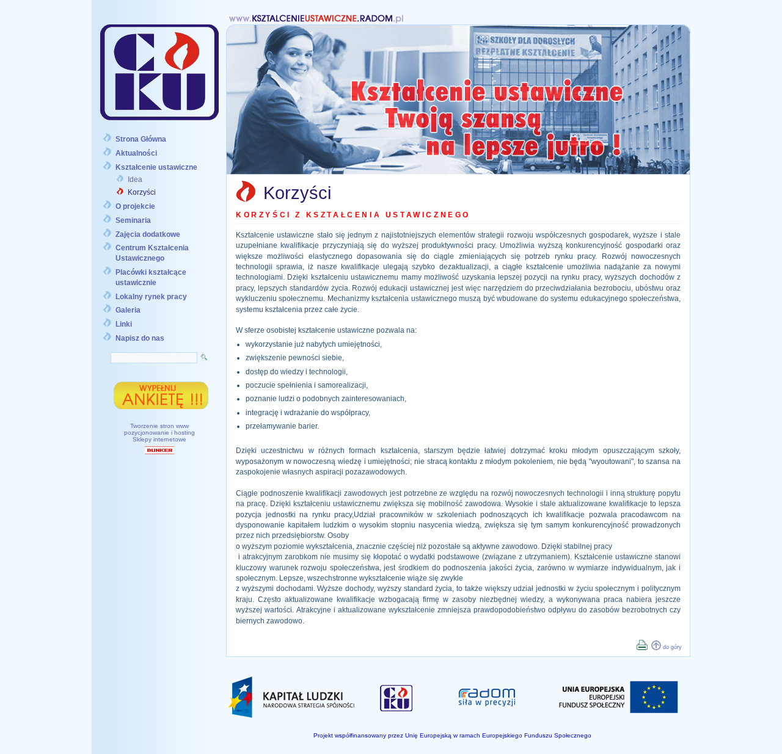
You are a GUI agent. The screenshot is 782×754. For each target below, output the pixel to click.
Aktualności (136, 153)
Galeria (128, 310)
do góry (672, 647)
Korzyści (142, 192)
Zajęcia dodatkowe (147, 234)
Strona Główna (140, 139)
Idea (135, 179)
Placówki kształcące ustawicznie (150, 277)
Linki (123, 324)
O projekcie (135, 206)
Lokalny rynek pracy (151, 296)
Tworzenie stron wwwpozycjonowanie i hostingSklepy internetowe (159, 432)
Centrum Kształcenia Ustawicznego (152, 253)
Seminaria (133, 220)
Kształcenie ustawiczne (156, 167)
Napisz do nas (139, 338)
